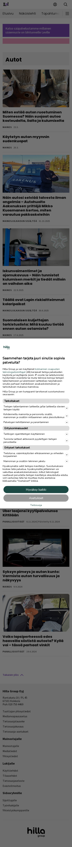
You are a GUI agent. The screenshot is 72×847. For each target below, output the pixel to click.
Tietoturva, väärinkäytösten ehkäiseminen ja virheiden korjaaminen (33, 454)
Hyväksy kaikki (36, 489)
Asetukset (36, 498)
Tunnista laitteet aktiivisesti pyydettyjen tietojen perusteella (30, 440)
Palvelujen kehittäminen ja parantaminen (26, 422)
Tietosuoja (36, 505)
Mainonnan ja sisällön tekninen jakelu (24, 461)
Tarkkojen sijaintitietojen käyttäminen (24, 434)
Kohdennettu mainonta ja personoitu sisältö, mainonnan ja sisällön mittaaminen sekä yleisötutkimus (33, 416)
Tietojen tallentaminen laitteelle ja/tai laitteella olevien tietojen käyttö (34, 408)
